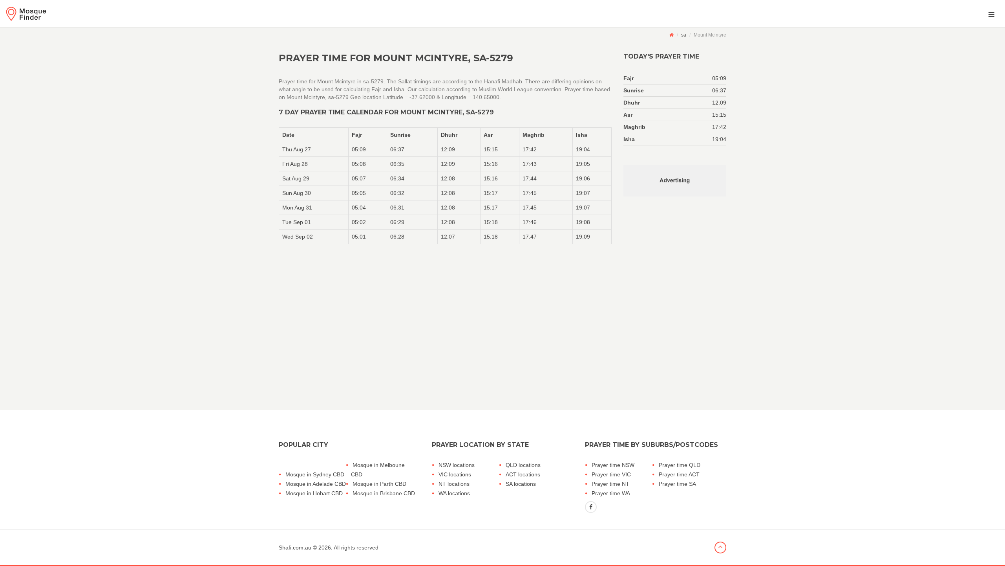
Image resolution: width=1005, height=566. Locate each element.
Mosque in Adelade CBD (315, 484)
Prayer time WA (611, 493)
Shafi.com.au (295, 547)
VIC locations (455, 474)
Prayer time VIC (611, 474)
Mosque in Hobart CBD (314, 493)
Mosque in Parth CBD (379, 484)
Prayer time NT (610, 484)
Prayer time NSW (613, 465)
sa (683, 35)
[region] (445, 185)
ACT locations (523, 474)
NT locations (454, 484)
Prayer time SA (677, 484)
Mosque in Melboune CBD (378, 470)
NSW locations (457, 465)
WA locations (454, 493)
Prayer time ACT (679, 474)
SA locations (521, 484)
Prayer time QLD (679, 465)
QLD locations (523, 465)
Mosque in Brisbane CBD (384, 493)
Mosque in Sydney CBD (314, 474)
